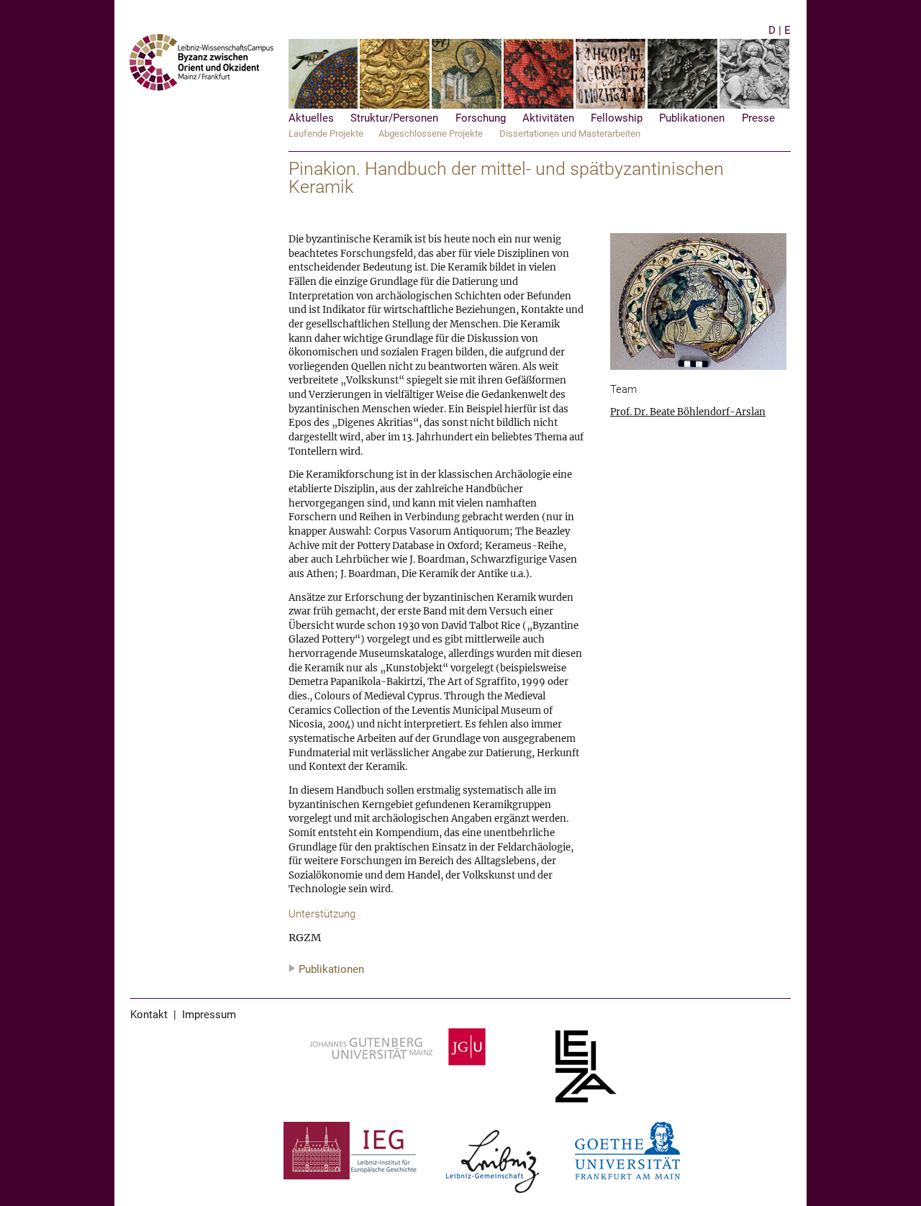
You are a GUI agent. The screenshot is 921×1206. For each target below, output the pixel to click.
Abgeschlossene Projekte (430, 133)
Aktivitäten (548, 118)
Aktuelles (311, 118)
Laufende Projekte (326, 133)
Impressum (209, 1015)
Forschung (480, 118)
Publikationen (692, 118)
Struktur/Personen (394, 118)
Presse (758, 118)
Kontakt (149, 1015)
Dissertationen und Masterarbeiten (569, 133)
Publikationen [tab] (331, 970)
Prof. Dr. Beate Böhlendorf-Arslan (688, 412)
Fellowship (617, 118)
